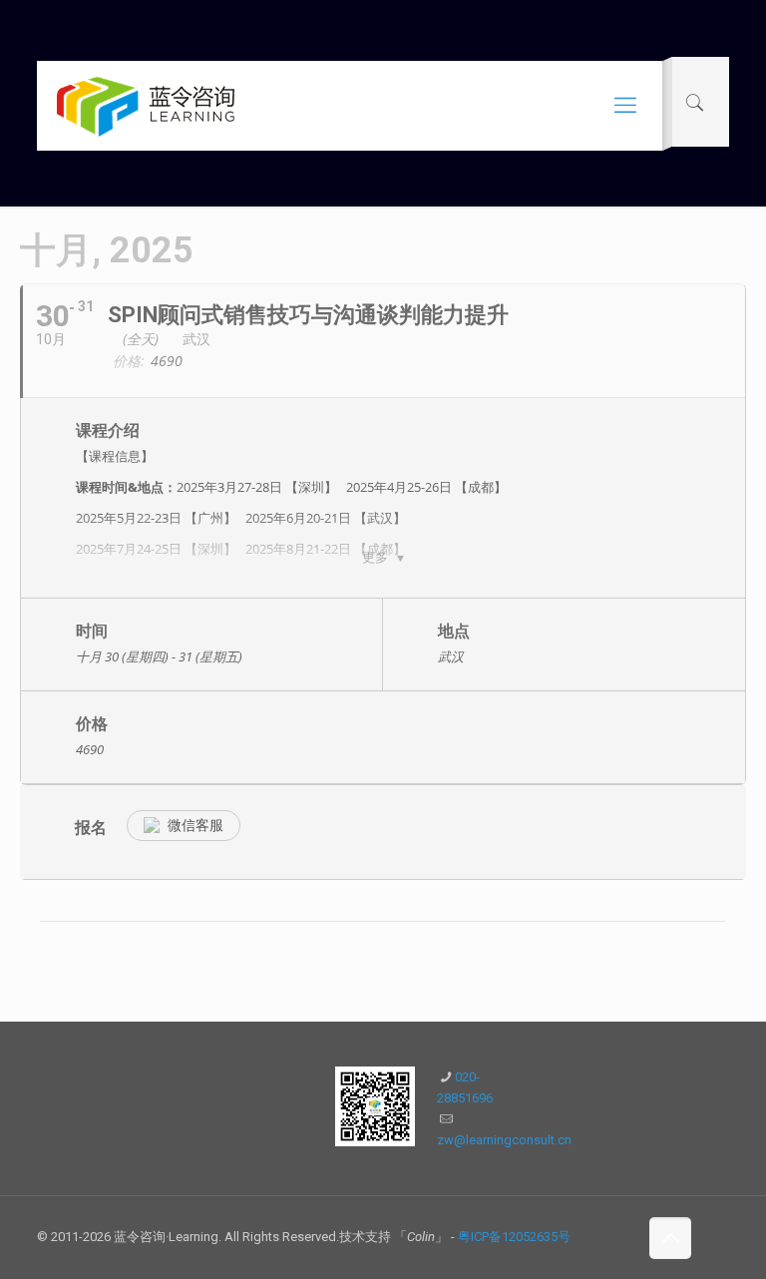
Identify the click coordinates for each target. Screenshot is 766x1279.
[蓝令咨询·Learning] (145, 106)
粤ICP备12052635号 (514, 1236)
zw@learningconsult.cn (504, 1139)
